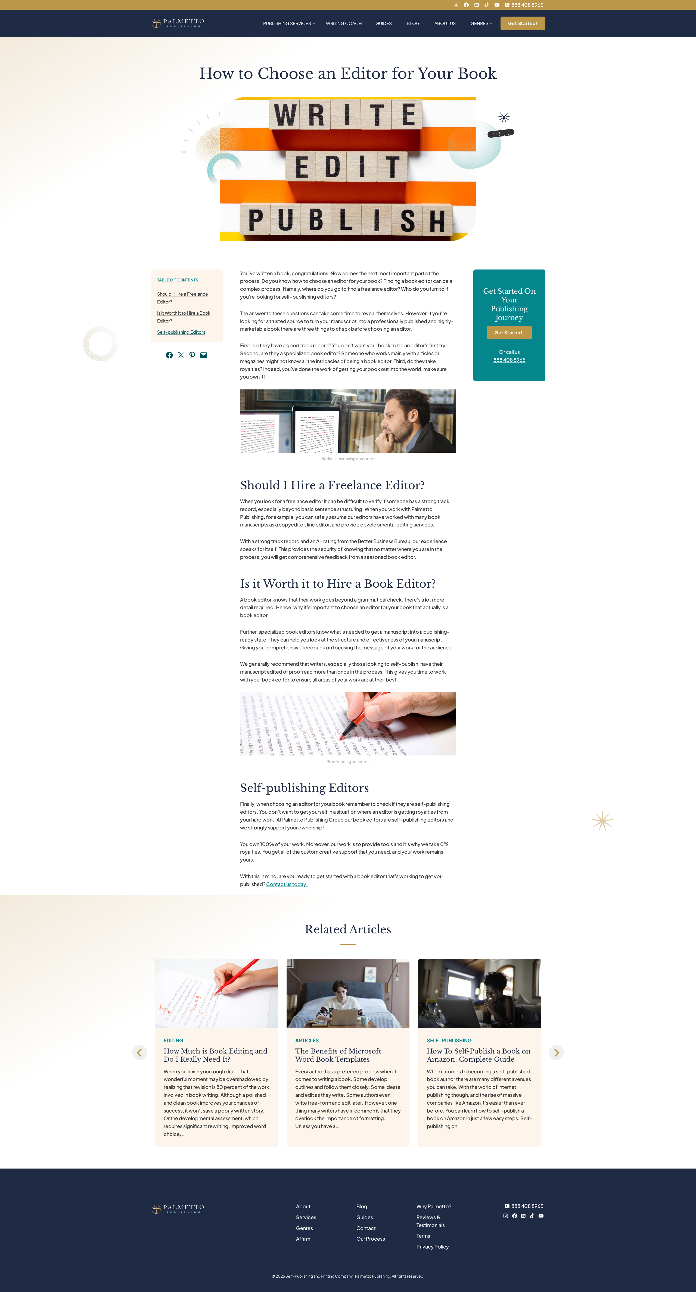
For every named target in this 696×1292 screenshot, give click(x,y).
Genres (304, 1228)
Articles (307, 1040)
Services (306, 1217)
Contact (366, 1228)
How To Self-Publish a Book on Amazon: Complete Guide (479, 1055)
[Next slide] (556, 1052)
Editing (173, 1040)
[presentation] (216, 993)
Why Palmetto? (434, 1206)
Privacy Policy (433, 1246)
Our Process (370, 1238)
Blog (361, 1206)
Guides (364, 1217)
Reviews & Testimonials (431, 1221)
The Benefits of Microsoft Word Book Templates (338, 1055)
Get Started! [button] (523, 23)
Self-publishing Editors (181, 332)
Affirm (303, 1238)
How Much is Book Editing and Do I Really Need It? (216, 1055)
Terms (423, 1235)
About (303, 1206)
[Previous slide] (139, 1052)
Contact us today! (287, 884)
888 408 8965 (509, 360)
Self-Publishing (449, 1040)
